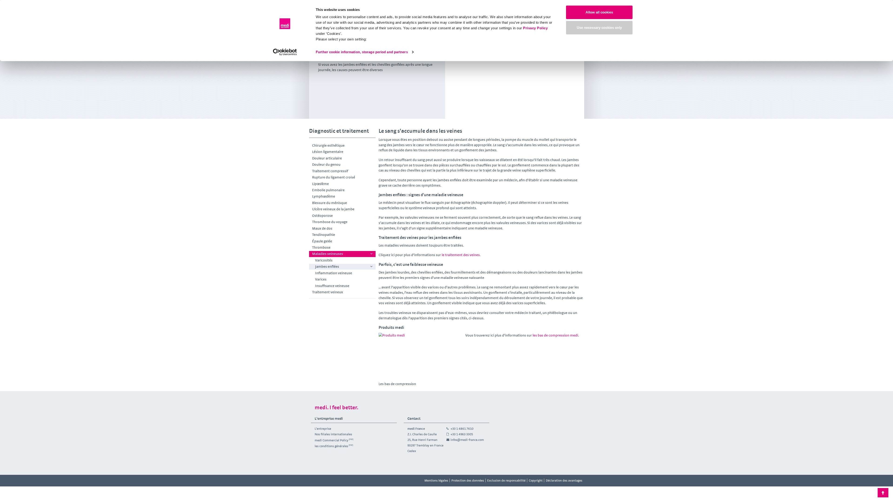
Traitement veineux (327, 292)
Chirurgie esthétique (328, 145)
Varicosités (324, 260)
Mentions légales (436, 480)
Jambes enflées (327, 266)
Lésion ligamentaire (327, 151)
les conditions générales (331, 446)
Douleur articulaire (327, 158)
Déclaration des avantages (564, 480)
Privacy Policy (535, 28)
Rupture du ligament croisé (333, 177)
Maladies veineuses (327, 253)
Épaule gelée (322, 241)
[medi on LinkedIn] (337, 480)
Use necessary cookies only (599, 28)
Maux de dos (322, 228)
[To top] (883, 492)
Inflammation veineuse (333, 273)
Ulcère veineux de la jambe (333, 209)
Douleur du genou (326, 164)
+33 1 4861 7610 (461, 428)
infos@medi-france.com (467, 440)
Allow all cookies (599, 12)
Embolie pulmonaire (328, 190)
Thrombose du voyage (329, 222)
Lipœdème (320, 184)
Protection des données (467, 480)
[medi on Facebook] (316, 480)
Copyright (536, 480)
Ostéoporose (322, 215)
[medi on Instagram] (326, 480)
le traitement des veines (460, 255)
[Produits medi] (421, 356)
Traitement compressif (330, 171)
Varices (321, 279)
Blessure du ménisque (329, 203)
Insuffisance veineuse (332, 286)
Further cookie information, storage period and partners (362, 52)
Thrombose (321, 247)
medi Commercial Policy (331, 440)
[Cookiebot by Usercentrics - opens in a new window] (285, 52)
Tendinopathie (323, 234)
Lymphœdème (323, 196)
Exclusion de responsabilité (506, 480)
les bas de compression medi (555, 335)
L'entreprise (323, 428)
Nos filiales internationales (333, 434)
